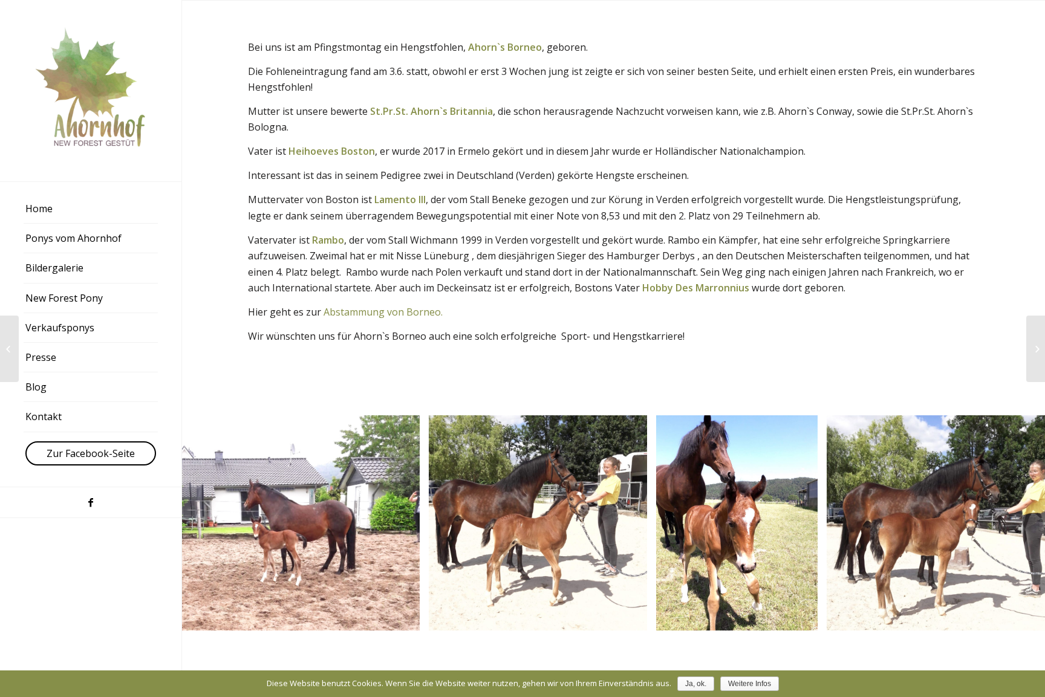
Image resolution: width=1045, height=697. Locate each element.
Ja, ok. (695, 683)
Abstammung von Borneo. (383, 312)
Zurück (209, 523)
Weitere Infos (749, 683)
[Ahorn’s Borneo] (1035, 349)
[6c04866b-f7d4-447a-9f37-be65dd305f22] (804, 617)
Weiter (1018, 523)
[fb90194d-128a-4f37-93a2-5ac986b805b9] (406, 617)
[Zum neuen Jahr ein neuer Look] (9, 349)
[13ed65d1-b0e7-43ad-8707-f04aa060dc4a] (634, 617)
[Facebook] (90, 502)
